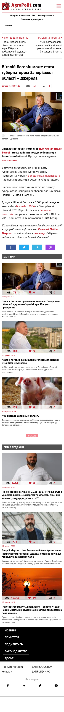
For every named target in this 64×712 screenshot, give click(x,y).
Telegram (7, 233)
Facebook (43, 229)
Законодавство (16, 651)
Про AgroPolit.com (12, 666)
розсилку (39, 233)
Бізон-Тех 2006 (25, 206)
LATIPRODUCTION (42, 666)
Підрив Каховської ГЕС (23, 15)
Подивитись (14, 644)
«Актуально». (10, 160)
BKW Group (46, 148)
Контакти (7, 671)
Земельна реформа (32, 19)
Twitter (54, 229)
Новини (10, 630)
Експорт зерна (46, 15)
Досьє (9, 658)
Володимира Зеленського (44, 175)
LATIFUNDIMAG (41, 671)
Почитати (12, 637)
